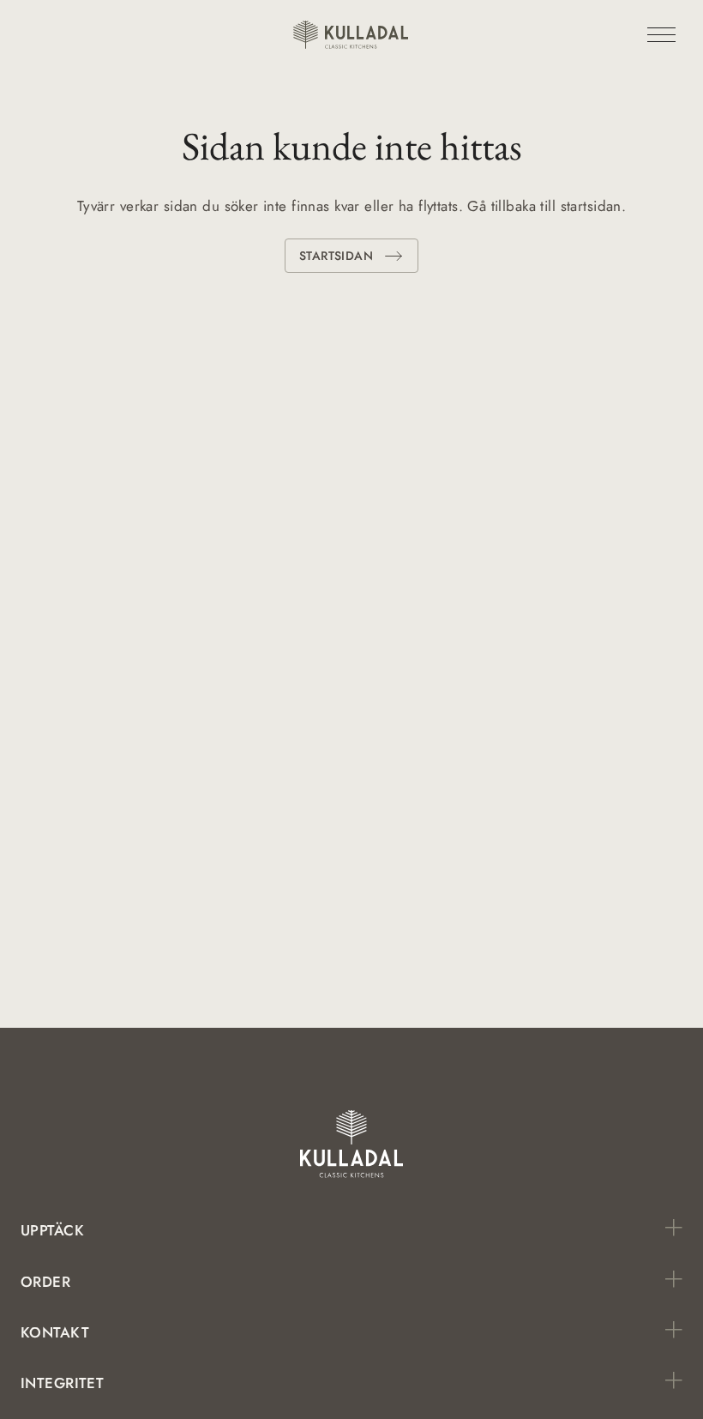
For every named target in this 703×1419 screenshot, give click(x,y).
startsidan (336, 255)
